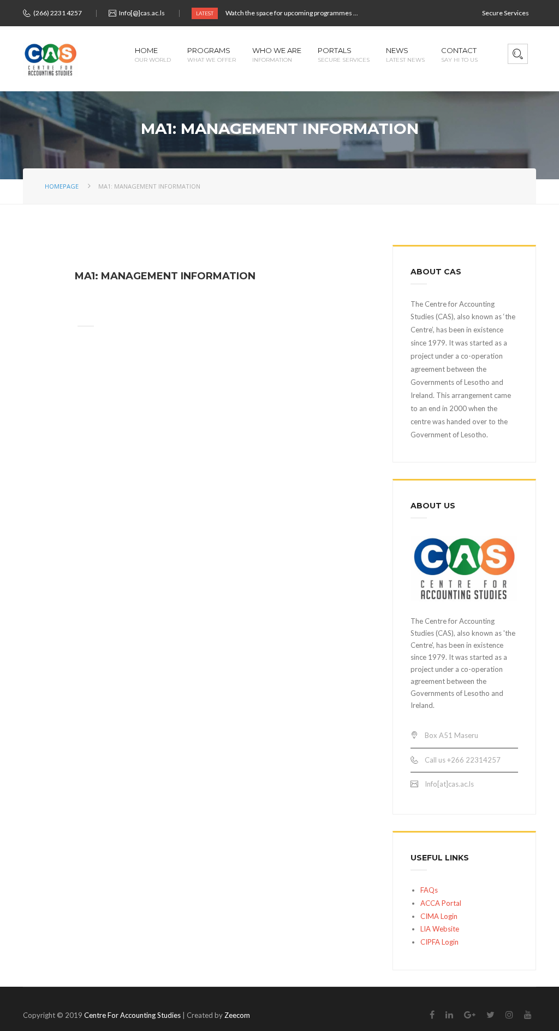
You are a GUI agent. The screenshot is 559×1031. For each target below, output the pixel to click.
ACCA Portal (440, 903)
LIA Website (439, 928)
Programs (211, 55)
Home (153, 55)
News (405, 55)
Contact (459, 55)
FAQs (429, 890)
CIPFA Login (439, 942)
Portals (344, 55)
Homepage (62, 186)
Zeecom (237, 1015)
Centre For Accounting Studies (132, 1015)
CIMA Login (438, 916)
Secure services (505, 13)
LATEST (204, 13)
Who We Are (276, 55)
